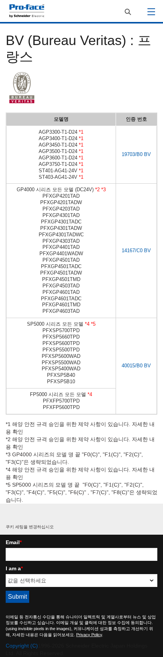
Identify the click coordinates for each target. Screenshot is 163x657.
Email (14, 542)
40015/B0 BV (136, 365)
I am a (14, 568)
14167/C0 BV (136, 250)
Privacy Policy (89, 634)
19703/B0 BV (136, 154)
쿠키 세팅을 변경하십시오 (30, 526)
